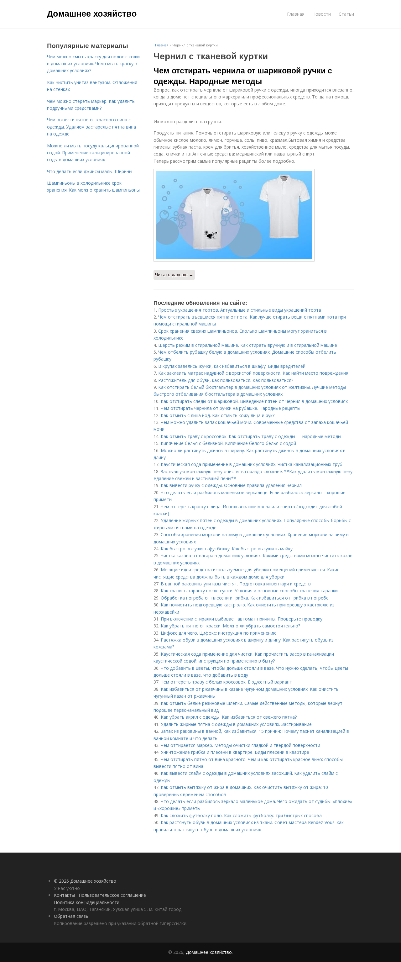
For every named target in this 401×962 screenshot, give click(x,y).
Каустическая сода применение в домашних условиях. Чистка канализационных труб (251, 464)
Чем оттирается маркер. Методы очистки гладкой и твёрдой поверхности (240, 745)
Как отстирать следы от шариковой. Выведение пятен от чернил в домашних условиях (254, 401)
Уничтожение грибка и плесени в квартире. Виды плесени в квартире (235, 752)
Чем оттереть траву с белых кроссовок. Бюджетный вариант (226, 682)
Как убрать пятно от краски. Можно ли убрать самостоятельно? (230, 626)
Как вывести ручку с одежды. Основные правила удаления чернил (231, 485)
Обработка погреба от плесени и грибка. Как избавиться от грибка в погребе (245, 598)
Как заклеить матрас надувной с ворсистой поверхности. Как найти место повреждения (254, 373)
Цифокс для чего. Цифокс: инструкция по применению (219, 633)
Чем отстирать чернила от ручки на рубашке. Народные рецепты (230, 408)
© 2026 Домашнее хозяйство (85, 881)
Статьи (346, 14)
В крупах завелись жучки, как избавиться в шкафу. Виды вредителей (231, 366)
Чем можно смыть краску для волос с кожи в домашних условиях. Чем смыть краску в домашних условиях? (93, 64)
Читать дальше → (174, 275)
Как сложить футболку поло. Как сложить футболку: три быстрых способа (241, 815)
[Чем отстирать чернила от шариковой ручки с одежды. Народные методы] (254, 215)
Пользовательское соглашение (112, 895)
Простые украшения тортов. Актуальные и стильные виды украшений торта (239, 310)
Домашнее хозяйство (92, 13)
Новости (321, 14)
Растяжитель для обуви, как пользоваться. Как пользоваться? (225, 380)
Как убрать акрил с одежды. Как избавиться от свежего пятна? (229, 717)
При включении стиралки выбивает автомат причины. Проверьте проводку (241, 619)
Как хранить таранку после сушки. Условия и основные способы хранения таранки (249, 591)
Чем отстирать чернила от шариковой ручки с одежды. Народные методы (243, 76)
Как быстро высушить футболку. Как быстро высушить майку (227, 549)
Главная (296, 14)
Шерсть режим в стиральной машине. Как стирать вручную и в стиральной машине (247, 345)
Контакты (64, 895)
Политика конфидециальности (86, 902)
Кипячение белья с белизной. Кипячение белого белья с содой (228, 443)
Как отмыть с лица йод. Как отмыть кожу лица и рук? (217, 415)
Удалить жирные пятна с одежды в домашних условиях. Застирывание (236, 724)
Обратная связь (71, 916)
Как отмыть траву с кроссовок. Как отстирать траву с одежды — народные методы (251, 436)
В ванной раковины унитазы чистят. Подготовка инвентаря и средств (236, 584)
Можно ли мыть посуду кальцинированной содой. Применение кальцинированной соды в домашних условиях (93, 153)
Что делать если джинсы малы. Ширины (89, 171)
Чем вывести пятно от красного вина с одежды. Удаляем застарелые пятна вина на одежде (91, 127)
